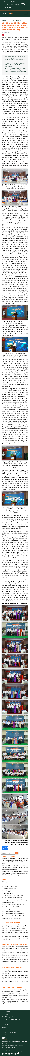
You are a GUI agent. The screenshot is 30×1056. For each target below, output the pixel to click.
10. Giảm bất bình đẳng (8, 902)
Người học (14, 1)
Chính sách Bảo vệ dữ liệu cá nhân (11, 1019)
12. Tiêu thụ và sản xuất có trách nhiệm (12, 906)
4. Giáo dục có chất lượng (9, 888)
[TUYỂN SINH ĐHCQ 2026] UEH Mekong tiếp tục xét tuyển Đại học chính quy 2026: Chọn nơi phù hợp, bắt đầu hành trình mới (15, 867)
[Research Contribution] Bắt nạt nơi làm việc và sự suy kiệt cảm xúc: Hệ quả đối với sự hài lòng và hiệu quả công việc (15, 961)
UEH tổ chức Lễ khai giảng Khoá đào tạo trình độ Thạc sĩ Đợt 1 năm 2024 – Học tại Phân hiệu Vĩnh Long (15, 65)
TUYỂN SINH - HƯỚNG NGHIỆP (12, 988)
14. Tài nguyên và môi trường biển (11, 911)
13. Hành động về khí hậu (8, 909)
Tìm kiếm (9, 7)
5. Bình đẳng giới (6, 891)
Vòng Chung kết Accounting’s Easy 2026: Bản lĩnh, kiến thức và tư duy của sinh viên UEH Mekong (15, 932)
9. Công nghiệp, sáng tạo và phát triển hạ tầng (14, 900)
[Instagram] (15, 1054)
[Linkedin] (12, 1054)
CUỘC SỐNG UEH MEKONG (11, 923)
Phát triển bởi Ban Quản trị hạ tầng (12, 1051)
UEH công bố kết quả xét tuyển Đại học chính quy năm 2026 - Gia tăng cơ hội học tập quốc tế (15, 977)
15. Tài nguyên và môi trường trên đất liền (13, 913)
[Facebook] (3, 1054)
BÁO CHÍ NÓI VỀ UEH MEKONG (12, 968)
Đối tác (6, 4)
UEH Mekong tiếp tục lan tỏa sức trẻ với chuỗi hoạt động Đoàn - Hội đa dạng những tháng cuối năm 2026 (15, 938)
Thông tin (5, 1027)
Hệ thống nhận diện (7, 1035)
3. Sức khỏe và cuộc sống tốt (10, 886)
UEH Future (5, 1014)
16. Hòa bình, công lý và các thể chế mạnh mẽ (14, 916)
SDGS (4, 879)
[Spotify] (9, 1054)
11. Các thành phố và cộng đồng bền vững (13, 904)
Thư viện (17, 4)
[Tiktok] (18, 1054)
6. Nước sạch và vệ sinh (8, 893)
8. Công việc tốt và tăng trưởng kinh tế (12, 897)
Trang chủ (7, 1)
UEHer (11, 4)
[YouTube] (6, 1054)
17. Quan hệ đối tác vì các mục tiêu (11, 918)
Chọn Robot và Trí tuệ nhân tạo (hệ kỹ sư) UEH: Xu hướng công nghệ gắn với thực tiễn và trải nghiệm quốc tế (15, 1001)
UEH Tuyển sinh (6, 1011)
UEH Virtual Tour (6, 1022)
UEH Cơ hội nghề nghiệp (9, 1032)
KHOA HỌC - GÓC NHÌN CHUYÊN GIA (14, 944)
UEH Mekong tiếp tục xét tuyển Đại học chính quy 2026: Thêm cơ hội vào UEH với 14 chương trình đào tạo (15, 971)
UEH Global (5, 1024)
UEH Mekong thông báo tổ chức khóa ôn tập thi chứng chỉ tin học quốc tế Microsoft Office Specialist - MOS (15, 995)
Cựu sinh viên (22, 1)
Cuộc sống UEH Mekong (15, 20)
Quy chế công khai (7, 1017)
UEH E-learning (6, 1029)
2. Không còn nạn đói (7, 884)
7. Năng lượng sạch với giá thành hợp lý (12, 895)
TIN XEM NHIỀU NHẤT (9, 856)
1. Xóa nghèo (5, 881)
